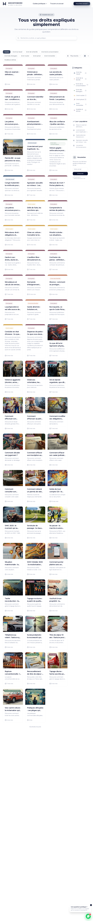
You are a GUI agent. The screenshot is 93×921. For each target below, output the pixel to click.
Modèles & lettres (10, 60)
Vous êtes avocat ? (82, 3)
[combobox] (74, 56)
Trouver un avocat (56, 3)
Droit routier (25, 56)
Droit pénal (37, 56)
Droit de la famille (32, 52)
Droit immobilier (49, 56)
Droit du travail (17, 52)
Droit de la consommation (49, 52)
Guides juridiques (39, 3)
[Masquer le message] (91, 905)
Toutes (6, 52)
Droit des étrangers (10, 56)
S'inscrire (80, 173)
